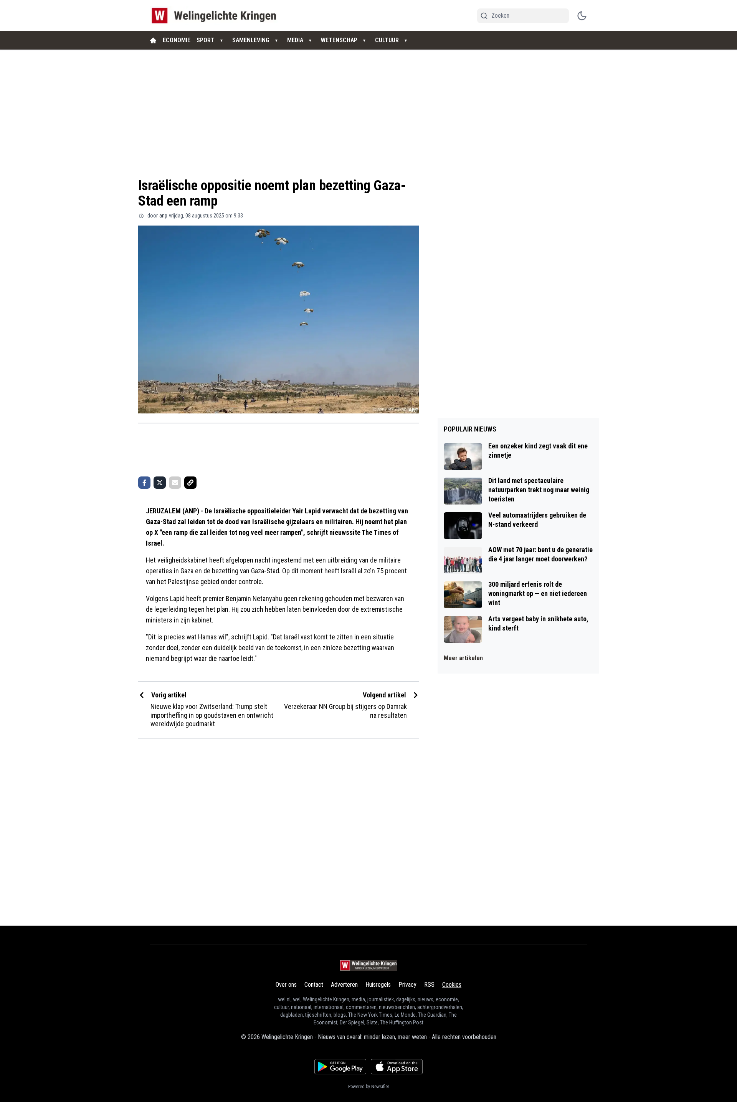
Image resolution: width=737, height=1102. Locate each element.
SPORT (206, 40)
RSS (429, 984)
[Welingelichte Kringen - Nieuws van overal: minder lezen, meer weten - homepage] (216, 15)
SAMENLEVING (250, 40)
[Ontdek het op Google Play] (340, 1066)
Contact (313, 984)
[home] (153, 40)
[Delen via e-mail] (175, 482)
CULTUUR (387, 40)
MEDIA (295, 40)
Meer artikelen (463, 658)
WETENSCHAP (339, 40)
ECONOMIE (176, 40)
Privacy (407, 984)
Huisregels (378, 984)
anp (163, 215)
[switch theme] (582, 15)
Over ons (286, 984)
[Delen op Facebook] (144, 482)
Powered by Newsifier (368, 1086)
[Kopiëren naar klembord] (190, 482)
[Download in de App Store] (397, 1066)
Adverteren (344, 984)
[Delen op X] (160, 482)
